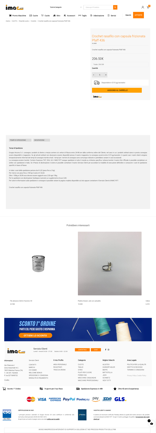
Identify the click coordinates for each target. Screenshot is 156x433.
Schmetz (106, 378)
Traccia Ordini (59, 370)
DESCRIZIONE (39, 140)
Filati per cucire (85, 372)
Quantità (95, 68)
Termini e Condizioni (135, 370)
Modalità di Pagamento (38, 378)
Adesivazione (98, 16)
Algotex (106, 364)
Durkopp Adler (109, 367)
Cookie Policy (141, 376)
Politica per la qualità (136, 364)
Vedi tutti (107, 380)
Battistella (107, 372)
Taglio (84, 16)
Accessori (71, 16)
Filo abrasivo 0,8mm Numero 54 (21, 301)
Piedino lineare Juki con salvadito (89, 301)
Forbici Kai (82, 375)
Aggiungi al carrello (117, 90)
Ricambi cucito (24, 21)
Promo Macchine (19, 16)
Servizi (113, 16)
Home (8, 21)
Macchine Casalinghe (87, 378)
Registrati (57, 367)
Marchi (32, 367)
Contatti (32, 365)
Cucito (47, 16)
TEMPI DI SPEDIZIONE (18, 140)
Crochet (33, 21)
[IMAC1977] (108, 96)
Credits (6, 380)
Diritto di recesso (134, 367)
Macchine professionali (88, 380)
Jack (104, 375)
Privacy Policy (132, 376)
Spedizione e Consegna (38, 375)
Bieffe (105, 370)
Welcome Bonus (35, 373)
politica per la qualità (53, 419)
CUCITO (14, 21)
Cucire (35, 16)
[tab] (20, 140)
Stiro (58, 16)
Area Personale (60, 364)
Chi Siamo (33, 370)
